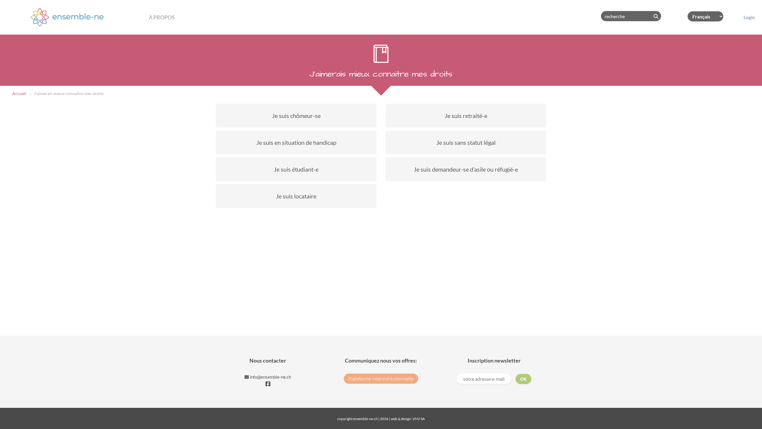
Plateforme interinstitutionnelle (380, 379)
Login (749, 17)
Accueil (19, 93)
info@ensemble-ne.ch (270, 377)
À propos (162, 17)
